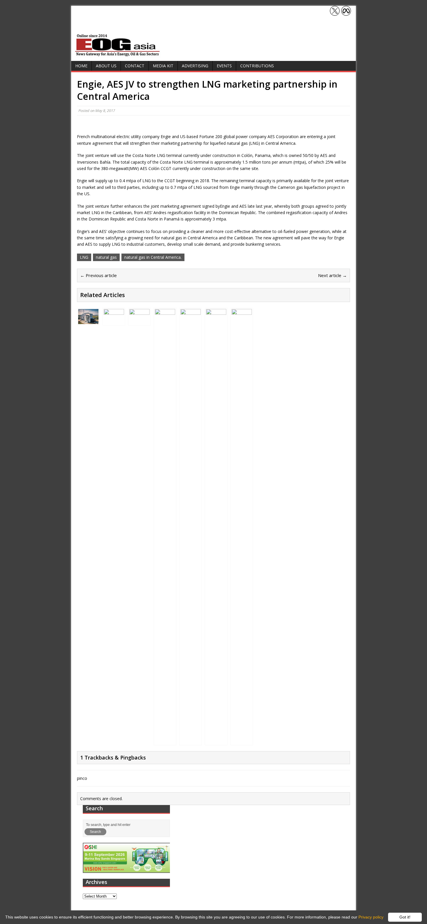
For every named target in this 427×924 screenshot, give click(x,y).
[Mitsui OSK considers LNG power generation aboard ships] (216, 740)
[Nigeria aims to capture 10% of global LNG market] (139, 320)
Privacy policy (370, 917)
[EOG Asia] (117, 54)
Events (224, 65)
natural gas (106, 257)
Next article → (332, 275)
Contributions (257, 65)
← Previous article (98, 275)
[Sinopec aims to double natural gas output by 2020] (190, 740)
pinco (82, 778)
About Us (106, 65)
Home (81, 65)
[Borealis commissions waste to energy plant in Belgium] (88, 320)
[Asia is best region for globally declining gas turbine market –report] (242, 740)
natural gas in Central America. (153, 257)
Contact (134, 65)
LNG (84, 257)
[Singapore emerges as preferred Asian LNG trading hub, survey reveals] (165, 740)
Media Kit (163, 65)
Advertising (195, 65)
